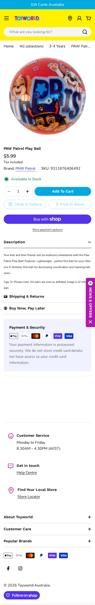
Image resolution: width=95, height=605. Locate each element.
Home (9, 46)
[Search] (85, 32)
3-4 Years (57, 46)
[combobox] (47, 32)
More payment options (47, 229)
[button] (90, 302)
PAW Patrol (25, 168)
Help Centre (27, 472)
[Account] (79, 18)
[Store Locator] (70, 18)
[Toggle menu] (6, 18)
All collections (32, 46)
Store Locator (29, 496)
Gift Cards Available (47, 4)
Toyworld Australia (34, 585)
